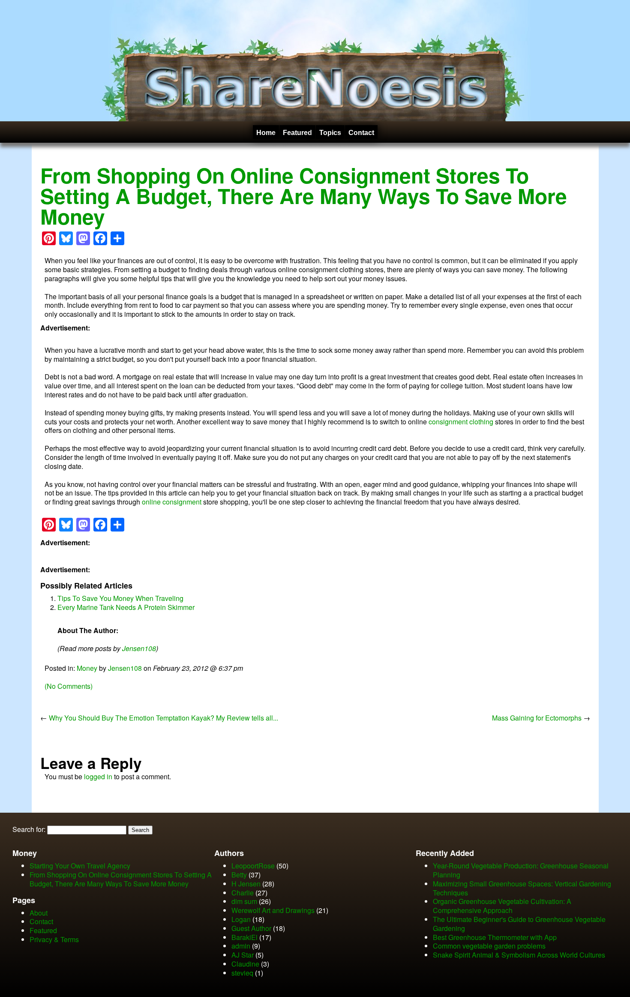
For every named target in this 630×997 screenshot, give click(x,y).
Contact (361, 132)
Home (266, 132)
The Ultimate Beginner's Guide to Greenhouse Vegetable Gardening (519, 923)
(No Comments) (69, 686)
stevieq (242, 973)
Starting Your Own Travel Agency (80, 866)
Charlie (242, 893)
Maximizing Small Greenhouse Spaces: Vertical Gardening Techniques (522, 888)
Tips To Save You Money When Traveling (120, 598)
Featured (297, 132)
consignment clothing (461, 421)
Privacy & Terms (54, 939)
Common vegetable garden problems (489, 946)
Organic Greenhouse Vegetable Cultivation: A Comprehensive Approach (502, 905)
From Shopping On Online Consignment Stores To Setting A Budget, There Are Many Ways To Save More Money (303, 195)
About (39, 913)
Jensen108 (139, 648)
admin (240, 946)
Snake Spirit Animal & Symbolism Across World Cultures (519, 955)
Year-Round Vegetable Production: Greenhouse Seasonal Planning (521, 870)
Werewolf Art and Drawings (273, 910)
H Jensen (246, 884)
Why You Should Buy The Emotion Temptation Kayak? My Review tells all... (163, 718)
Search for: (28, 829)
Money (87, 668)
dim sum (244, 901)
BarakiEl (244, 937)
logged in (98, 776)
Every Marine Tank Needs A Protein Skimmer (126, 607)
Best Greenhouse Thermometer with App (495, 937)
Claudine (245, 964)
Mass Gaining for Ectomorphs (537, 718)
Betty (239, 875)
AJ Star (242, 955)
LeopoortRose (253, 866)
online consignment (171, 502)
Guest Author (251, 928)
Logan (241, 919)
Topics (330, 132)
